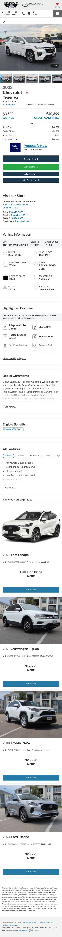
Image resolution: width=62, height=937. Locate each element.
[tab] (8, 456)
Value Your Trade (31, 174)
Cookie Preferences (46, 922)
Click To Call (31, 158)
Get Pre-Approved (31, 180)
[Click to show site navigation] (57, 13)
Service (15, 15)
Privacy (34, 922)
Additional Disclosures (10, 925)
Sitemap (28, 922)
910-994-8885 (16, 218)
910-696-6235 (18, 215)
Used (8, 15)
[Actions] (56, 93)
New (2, 15)
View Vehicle (31, 590)
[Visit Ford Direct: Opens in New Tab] (34, 930)
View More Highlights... (14, 358)
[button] (23, 13)
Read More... (9, 407)
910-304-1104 (22, 221)
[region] (31, 133)
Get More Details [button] (31, 167)
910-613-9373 (16, 212)
